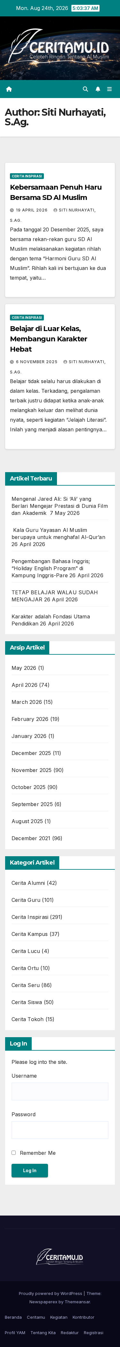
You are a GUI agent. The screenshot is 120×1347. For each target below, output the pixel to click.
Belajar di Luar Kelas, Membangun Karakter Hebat (48, 339)
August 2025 (27, 821)
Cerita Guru (26, 900)
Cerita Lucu (26, 951)
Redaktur (70, 1332)
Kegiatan (59, 1317)
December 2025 (31, 753)
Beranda (13, 1317)
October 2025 (28, 787)
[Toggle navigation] (109, 89)
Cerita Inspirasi (27, 176)
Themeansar (77, 1301)
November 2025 (32, 770)
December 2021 (31, 838)
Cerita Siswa (27, 1002)
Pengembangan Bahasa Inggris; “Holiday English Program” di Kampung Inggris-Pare (51, 568)
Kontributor (83, 1317)
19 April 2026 (32, 210)
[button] (85, 89)
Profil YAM (15, 1332)
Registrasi (93, 1332)
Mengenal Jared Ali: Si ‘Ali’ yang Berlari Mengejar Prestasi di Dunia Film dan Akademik (60, 506)
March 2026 (27, 702)
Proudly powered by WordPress (51, 1293)
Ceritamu (36, 1317)
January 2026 (29, 736)
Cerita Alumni (28, 883)
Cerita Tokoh (28, 1019)
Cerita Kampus (30, 934)
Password (24, 1114)
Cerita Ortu (25, 968)
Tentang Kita (43, 1332)
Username (24, 1076)
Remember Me (37, 1153)
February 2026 (30, 719)
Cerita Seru (26, 985)
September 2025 (32, 804)
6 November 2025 (37, 361)
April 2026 (24, 685)
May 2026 (24, 668)
